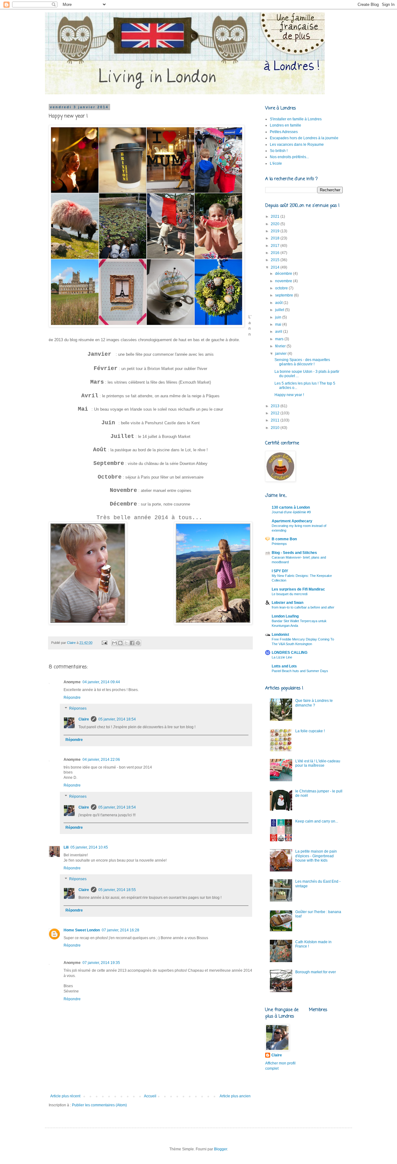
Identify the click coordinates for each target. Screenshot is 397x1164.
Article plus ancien (235, 1096)
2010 (275, 428)
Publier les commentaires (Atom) (99, 1105)
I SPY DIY (280, 571)
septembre (284, 295)
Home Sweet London (82, 930)
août (279, 303)
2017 (275, 245)
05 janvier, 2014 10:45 (89, 847)
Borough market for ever (315, 972)
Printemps (279, 544)
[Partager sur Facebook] (132, 643)
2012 (275, 413)
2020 (275, 224)
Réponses (78, 709)
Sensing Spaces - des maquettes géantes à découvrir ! (302, 362)
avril (279, 331)
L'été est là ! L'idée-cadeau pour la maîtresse (317, 763)
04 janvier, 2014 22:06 (101, 759)
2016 (275, 253)
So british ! (279, 151)
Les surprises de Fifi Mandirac (298, 589)
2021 (275, 216)
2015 (275, 260)
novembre (284, 281)
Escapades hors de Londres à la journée (304, 138)
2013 (275, 406)
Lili (66, 847)
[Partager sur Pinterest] (138, 643)
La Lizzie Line (282, 657)
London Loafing (285, 616)
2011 (275, 420)
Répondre (72, 697)
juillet (280, 310)
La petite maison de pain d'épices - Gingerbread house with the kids (316, 856)
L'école (276, 163)
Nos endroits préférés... (289, 157)
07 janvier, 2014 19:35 (101, 963)
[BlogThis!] (120, 643)
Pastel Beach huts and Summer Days (300, 671)
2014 (275, 267)
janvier (281, 353)
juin (278, 317)
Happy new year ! (289, 395)
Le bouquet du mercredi (289, 594)
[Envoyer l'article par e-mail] (104, 642)
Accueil (150, 1096)
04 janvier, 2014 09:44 (101, 682)
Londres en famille (285, 125)
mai (278, 324)
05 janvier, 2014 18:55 (117, 890)
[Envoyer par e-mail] (114, 643)
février (281, 346)
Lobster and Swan (287, 602)
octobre (282, 288)
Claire (83, 719)
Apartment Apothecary (292, 521)
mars (279, 339)
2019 (275, 231)
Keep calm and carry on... (316, 821)
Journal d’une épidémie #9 (291, 512)
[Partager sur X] (126, 643)
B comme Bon (284, 539)
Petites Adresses (284, 132)
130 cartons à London (291, 507)
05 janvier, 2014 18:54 (117, 719)
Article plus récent (65, 1096)
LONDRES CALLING (289, 652)
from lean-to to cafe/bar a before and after (303, 607)
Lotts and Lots (284, 666)
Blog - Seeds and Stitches (294, 553)
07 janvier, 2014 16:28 (120, 930)
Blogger (220, 1149)
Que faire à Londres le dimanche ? (314, 702)
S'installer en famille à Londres (296, 119)
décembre (284, 273)
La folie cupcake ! (310, 731)
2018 (275, 238)
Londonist (280, 634)
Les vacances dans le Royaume (297, 144)
